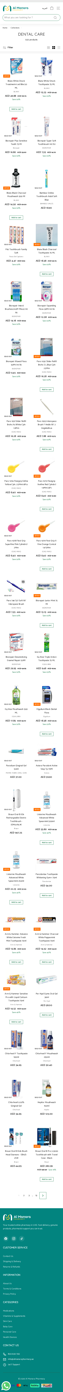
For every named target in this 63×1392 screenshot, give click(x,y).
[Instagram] (14, 1238)
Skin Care (7, 1321)
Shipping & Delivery (12, 1261)
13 (36, 1195)
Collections (15, 27)
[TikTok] (21, 1238)
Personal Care (9, 1332)
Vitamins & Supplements (14, 1316)
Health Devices (10, 1337)
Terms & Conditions (12, 1289)
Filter (10, 47)
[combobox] (31, 17)
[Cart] (51, 8)
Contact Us (8, 1256)
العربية (44, 8)
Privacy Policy (9, 1294)
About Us (7, 1283)
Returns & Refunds (11, 1267)
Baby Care (7, 1326)
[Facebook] (6, 1238)
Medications (8, 1311)
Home (5, 27)
